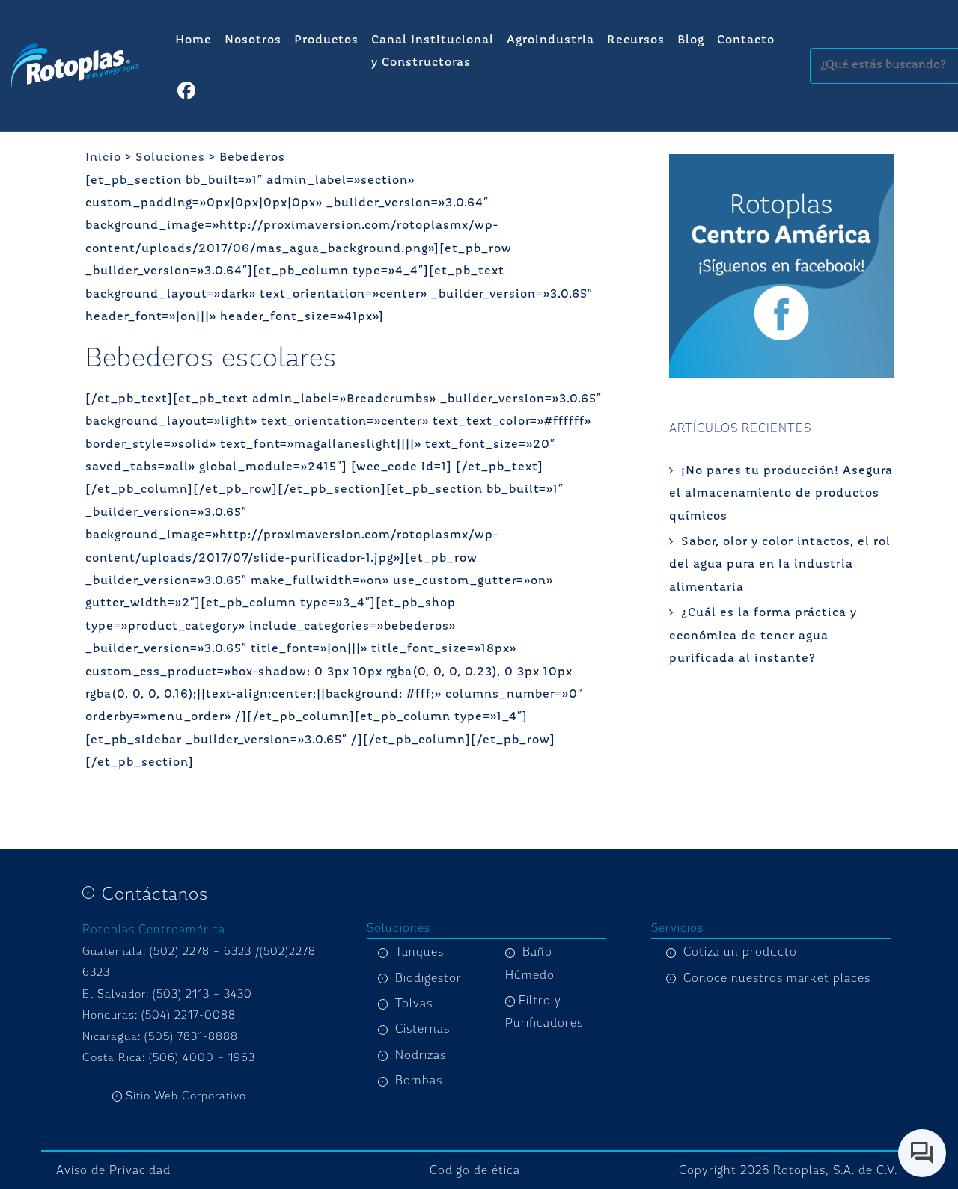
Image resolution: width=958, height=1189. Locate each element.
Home (193, 40)
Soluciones (170, 158)
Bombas (418, 1080)
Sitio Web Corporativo (186, 1096)
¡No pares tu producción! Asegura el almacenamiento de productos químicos (781, 494)
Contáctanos (155, 893)
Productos (326, 40)
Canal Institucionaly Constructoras (432, 51)
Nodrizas (420, 1055)
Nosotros (253, 40)
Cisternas (422, 1028)
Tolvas (414, 1003)
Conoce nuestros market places (776, 978)
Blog (690, 40)
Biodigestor (428, 978)
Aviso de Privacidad (113, 1170)
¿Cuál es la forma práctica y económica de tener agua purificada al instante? (763, 636)
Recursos (636, 40)
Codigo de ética (475, 1170)
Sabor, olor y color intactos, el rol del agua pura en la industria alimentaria (780, 565)
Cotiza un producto (740, 951)
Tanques (419, 951)
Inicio (103, 158)
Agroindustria (550, 40)
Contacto (746, 40)
